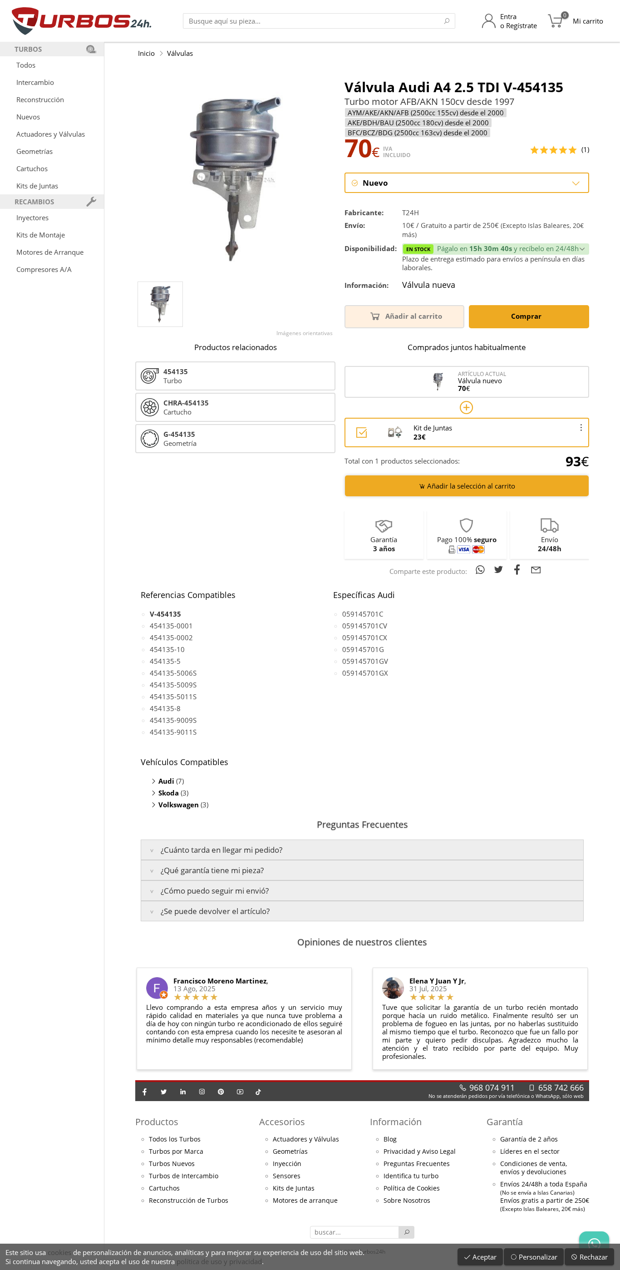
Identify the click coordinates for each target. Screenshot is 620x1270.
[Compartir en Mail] (536, 569)
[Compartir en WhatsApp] (481, 569)
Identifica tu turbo (411, 1176)
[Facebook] (144, 1091)
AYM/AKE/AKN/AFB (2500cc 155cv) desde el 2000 (426, 112)
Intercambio (35, 82)
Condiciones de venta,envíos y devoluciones (533, 1168)
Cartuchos (32, 168)
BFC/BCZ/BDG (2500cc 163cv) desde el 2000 (417, 132)
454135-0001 (171, 625)
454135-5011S (173, 696)
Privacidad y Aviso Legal (420, 1151)
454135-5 (165, 661)
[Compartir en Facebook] (519, 569)
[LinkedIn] (182, 1091)
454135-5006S (173, 672)
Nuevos (28, 116)
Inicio (146, 53)
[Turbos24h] (81, 21)
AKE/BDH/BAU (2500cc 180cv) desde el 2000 (418, 122)
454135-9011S (173, 731)
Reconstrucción (40, 99)
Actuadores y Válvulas (50, 133)
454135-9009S (173, 720)
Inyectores (32, 217)
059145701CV (364, 625)
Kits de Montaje (40, 234)
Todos (25, 64)
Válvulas (180, 53)
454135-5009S (173, 684)
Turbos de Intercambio (183, 1176)
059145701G (363, 649)
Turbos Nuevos (172, 1164)
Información (396, 1122)
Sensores (286, 1176)
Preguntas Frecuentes (417, 1164)
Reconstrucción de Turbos (188, 1200)
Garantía (505, 1122)
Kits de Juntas (37, 185)
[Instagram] (202, 1091)
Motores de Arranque (50, 252)
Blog (390, 1139)
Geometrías (34, 151)
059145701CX (364, 637)
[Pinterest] (221, 1091)
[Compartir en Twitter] (500, 569)
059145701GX (365, 672)
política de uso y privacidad (219, 1261)
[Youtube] (240, 1091)
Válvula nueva (428, 285)
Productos (156, 1122)
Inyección (287, 1164)
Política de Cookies (412, 1188)
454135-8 (165, 708)
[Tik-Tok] (258, 1091)
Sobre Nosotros (407, 1200)
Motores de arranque (305, 1200)
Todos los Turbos (175, 1139)
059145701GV (365, 661)
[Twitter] (163, 1091)
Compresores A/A (44, 269)
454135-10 (167, 649)
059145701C (362, 613)
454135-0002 (171, 637)
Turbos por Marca (176, 1151)
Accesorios (282, 1122)
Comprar (527, 316)
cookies (59, 1252)
